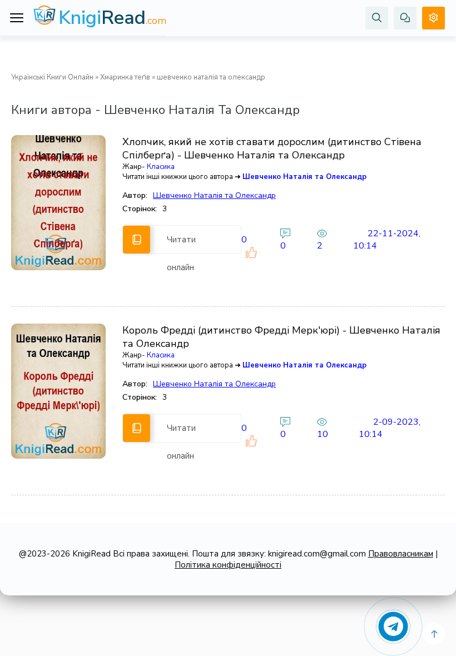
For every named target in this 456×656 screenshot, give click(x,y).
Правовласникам (400, 553)
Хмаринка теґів (125, 77)
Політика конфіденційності (228, 564)
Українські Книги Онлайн (52, 77)
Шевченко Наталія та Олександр (304, 177)
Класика (161, 167)
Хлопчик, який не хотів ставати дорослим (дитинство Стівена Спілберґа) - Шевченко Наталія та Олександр (272, 148)
